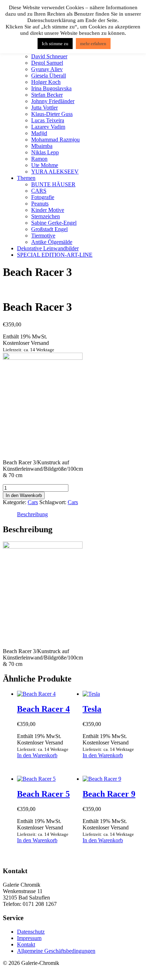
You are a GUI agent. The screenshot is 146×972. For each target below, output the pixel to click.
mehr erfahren (93, 43)
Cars (33, 502)
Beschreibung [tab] (32, 514)
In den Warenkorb (24, 495)
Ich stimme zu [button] (55, 43)
